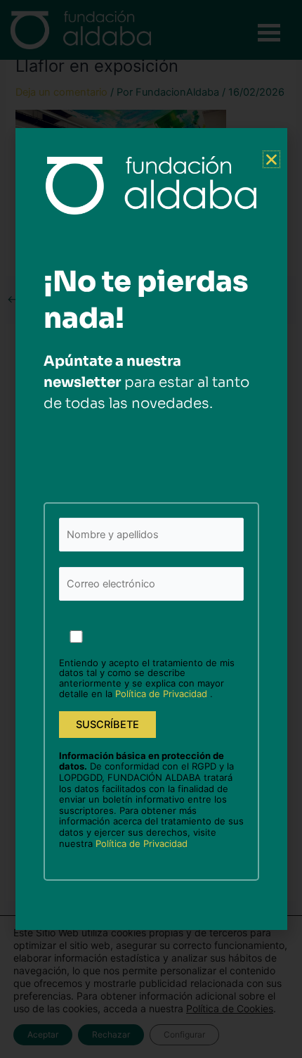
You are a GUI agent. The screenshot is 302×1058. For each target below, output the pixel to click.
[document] (151, 529)
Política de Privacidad (162, 693)
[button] (271, 159)
